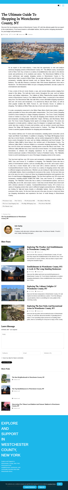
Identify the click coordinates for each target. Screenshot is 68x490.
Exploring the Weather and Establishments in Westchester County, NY (45, 248)
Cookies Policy (51, 484)
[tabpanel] (32, 51)
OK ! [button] (60, 484)
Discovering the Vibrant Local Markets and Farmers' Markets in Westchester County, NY (36, 405)
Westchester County (29, 176)
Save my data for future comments (13, 358)
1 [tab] (32, 61)
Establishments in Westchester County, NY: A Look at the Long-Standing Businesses (44, 267)
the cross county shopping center (11, 203)
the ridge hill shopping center (29, 203)
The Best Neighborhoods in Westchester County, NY (28, 377)
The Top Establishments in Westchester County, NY (28, 389)
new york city (18, 201)
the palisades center (7, 206)
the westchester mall (30, 201)
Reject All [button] (41, 487)
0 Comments (30, 34)
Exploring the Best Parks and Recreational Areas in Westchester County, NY (44, 307)
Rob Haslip (5, 34)
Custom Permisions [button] (30, 487)
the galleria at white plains (44, 201)
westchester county (7, 201)
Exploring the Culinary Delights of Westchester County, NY (41, 287)
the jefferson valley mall (44, 203)
